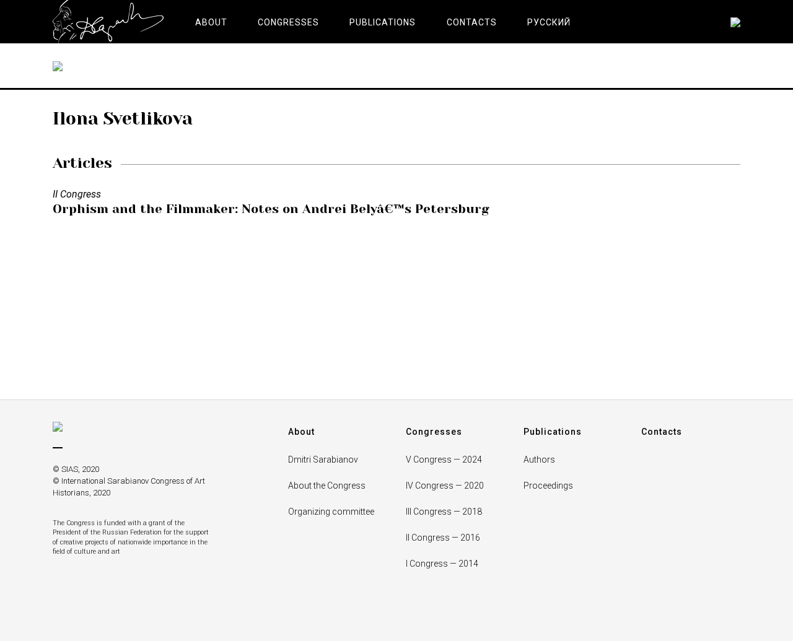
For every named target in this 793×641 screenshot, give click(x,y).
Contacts (661, 432)
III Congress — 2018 (444, 512)
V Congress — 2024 (444, 459)
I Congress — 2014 (442, 564)
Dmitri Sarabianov (323, 459)
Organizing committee (331, 512)
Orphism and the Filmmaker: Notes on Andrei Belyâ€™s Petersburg (271, 209)
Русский (549, 22)
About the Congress (327, 486)
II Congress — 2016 (443, 538)
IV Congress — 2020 (445, 486)
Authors (539, 459)
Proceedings (548, 486)
